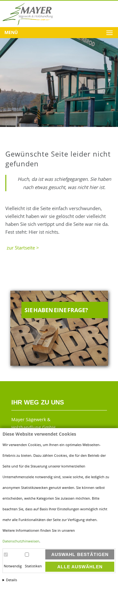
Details (11, 580)
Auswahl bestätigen (80, 554)
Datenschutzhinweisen (21, 541)
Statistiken (33, 566)
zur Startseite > (22, 247)
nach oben (105, 584)
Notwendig (13, 566)
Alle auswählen (80, 566)
